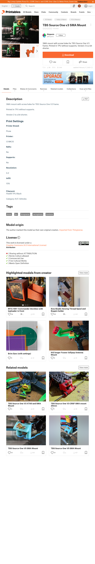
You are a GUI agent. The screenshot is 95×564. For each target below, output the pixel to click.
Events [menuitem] (81, 12)
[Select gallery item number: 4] (28, 305)
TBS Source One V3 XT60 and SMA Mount (24, 404)
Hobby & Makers (61, 19)
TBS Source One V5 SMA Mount (23, 448)
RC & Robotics (75, 19)
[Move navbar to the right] (91, 11)
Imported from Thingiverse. (71, 230)
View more (83, 273)
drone (9, 214)
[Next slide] (37, 51)
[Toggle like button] (9, 314)
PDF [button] (86, 99)
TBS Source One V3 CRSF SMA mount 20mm (68, 404)
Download (69, 55)
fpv (16, 214)
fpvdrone (49, 214)
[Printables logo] (11, 12)
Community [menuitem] (53, 12)
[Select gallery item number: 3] (27, 305)
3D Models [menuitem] (27, 12)
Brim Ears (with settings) (19, 353)
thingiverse (25, 214)
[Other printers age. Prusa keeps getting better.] (68, 77)
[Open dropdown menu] (91, 24)
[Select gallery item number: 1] (23, 305)
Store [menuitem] (36, 12)
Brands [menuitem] (73, 12)
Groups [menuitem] (90, 12)
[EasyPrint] (74, 6)
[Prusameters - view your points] (79, 5)
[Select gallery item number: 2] (25, 305)
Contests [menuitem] (64, 12)
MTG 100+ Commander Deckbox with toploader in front (25, 310)
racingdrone (38, 214)
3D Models (48, 19)
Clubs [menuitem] (43, 12)
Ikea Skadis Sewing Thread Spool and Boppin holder (68, 310)
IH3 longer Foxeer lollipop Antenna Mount (67, 353)
